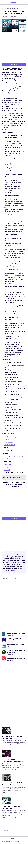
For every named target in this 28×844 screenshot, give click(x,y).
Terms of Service (20, 839)
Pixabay (7, 470)
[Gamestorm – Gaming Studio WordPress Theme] (6, 800)
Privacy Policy (5, 839)
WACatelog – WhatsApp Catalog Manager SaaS (16, 651)
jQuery (6, 439)
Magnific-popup (9, 445)
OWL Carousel (9, 442)
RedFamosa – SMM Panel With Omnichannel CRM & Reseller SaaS (16, 657)
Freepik (6, 467)
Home (3, 7)
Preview (14, 65)
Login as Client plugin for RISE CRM (16, 633)
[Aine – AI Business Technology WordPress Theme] (6, 730)
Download (14, 518)
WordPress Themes (10, 7)
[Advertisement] (14, 48)
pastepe (14, 2)
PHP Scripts (10, 635)
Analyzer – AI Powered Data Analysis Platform (14, 639)
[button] (2, 2)
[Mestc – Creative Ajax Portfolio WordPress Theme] (6, 777)
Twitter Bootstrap (10, 437)
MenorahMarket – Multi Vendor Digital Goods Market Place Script (16, 645)
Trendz (8, 648)
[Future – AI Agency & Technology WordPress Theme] (6, 753)
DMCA (12, 839)
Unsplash (7, 464)
